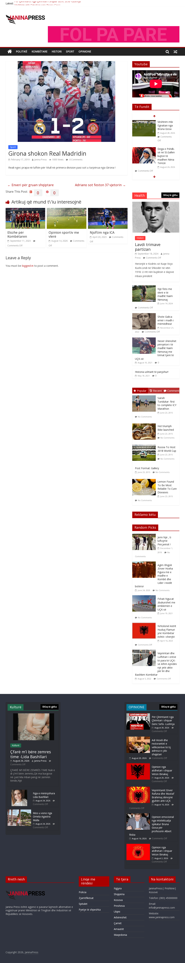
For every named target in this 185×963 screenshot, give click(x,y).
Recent (157, 390)
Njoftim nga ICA (102, 232)
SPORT (70, 51)
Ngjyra (118, 888)
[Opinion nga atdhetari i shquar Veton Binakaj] (138, 765)
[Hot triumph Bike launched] (145, 423)
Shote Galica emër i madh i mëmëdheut (166, 320)
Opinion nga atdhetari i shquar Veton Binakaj (162, 770)
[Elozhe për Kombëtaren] (25, 210)
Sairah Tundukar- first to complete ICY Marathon (167, 403)
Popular (142, 390)
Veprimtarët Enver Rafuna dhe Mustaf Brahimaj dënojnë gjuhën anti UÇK (163, 795)
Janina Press (40, 159)
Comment (173, 390)
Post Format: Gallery (147, 468)
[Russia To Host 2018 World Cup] (145, 444)
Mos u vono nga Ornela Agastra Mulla (42, 816)
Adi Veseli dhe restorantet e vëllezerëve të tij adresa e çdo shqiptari (161, 747)
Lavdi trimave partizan (147, 247)
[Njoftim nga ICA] (108, 210)
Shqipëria (119, 894)
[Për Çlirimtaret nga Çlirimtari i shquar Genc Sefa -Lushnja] (138, 715)
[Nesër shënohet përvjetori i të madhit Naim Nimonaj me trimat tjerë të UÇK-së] (144, 339)
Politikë (21, 51)
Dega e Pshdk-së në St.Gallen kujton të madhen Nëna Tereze (166, 129)
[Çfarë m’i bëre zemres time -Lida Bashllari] (144, 152)
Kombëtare (39, 51)
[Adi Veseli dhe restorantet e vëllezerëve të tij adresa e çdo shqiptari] (138, 738)
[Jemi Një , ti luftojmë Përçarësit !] (145, 535)
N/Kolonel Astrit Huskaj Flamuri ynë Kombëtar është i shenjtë (167, 631)
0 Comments (75, 159)
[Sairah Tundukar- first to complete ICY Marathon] (145, 395)
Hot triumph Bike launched (166, 427)
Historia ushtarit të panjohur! (151, 372)
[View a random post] (175, 51)
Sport (13, 147)
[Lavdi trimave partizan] (156, 203)
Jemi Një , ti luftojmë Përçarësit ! (164, 541)
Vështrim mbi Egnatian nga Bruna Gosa (37, 3)
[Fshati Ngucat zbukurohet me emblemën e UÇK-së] (145, 597)
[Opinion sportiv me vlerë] (67, 210)
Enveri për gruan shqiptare (30, 185)
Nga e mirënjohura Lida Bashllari (44, 795)
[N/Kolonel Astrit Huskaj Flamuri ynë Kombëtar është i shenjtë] (145, 624)
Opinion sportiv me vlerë (64, 234)
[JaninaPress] (10, 52)
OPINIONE (85, 51)
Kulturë (15, 745)
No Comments (145, 416)
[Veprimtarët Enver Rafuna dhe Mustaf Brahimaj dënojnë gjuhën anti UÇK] (138, 788)
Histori (57, 51)
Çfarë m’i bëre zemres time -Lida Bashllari (166, 155)
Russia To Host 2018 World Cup (167, 448)
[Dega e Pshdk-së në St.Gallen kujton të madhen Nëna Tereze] (144, 122)
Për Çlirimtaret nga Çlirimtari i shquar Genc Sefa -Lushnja (163, 720)
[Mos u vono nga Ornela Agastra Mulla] (19, 811)
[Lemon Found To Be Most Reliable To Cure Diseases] (145, 479)
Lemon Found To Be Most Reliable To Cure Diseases (167, 487)
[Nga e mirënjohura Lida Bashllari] (19, 791)
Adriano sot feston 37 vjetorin (100, 185)
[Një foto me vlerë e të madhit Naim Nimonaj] (144, 287)
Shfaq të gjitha (170, 195)
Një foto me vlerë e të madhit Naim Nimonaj (165, 294)
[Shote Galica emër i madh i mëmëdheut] (144, 315)
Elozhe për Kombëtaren (17, 234)
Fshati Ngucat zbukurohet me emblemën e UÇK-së (166, 604)
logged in (27, 265)
